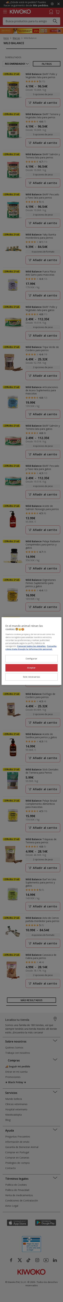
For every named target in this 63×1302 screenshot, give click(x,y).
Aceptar (31, 667)
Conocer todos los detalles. (31, 646)
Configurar (31, 658)
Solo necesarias (31, 676)
